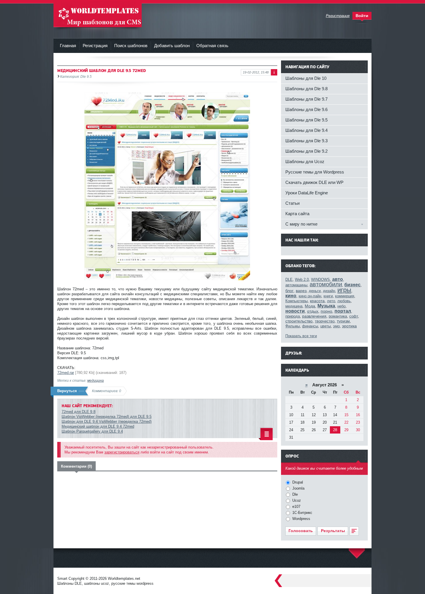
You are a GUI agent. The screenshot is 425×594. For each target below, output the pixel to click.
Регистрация (95, 45)
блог (289, 290)
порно (326, 311)
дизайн (329, 291)
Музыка (326, 305)
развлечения (314, 316)
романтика (338, 316)
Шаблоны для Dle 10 (305, 78)
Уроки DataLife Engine (306, 192)
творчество (325, 321)
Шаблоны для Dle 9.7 (306, 99)
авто (337, 279)
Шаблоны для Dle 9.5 (306, 119)
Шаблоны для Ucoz (304, 161)
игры (344, 290)
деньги (315, 291)
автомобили (326, 284)
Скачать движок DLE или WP (314, 182)
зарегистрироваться (121, 452)
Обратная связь (212, 45)
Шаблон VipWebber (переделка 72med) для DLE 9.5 (106, 416)
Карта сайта (297, 213)
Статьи (292, 203)
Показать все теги (301, 336)
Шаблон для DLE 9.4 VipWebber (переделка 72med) (106, 421)
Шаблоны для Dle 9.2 (306, 151)
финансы (310, 326)
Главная (68, 45)
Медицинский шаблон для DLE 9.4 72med (98, 426)
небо (341, 306)
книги (328, 296)
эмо (336, 326)
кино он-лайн (310, 296)
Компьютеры (296, 301)
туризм (343, 321)
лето (331, 301)
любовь (344, 301)
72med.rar (65, 372)
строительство (299, 321)
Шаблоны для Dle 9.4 (306, 130)
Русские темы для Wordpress (314, 171)
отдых (312, 311)
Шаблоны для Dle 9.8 (306, 88)
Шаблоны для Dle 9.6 (306, 109)
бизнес (352, 284)
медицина (95, 380)
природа (292, 316)
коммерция (344, 296)
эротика (349, 326)
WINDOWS (320, 279)
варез (301, 290)
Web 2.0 (302, 279)
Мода (310, 306)
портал (343, 311)
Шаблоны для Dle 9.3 (306, 140)
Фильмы (292, 326)
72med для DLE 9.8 (78, 411)
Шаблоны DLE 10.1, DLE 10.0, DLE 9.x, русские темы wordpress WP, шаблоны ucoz (97, 14)
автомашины (296, 285)
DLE (289, 279)
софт (353, 316)
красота (317, 300)
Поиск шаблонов (130, 45)
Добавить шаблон (172, 45)
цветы (325, 326)
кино (290, 295)
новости (295, 311)
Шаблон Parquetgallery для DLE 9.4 (92, 431)
